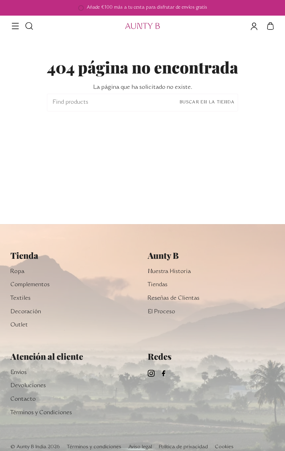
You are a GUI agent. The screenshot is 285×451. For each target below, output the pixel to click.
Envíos (18, 372)
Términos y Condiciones (41, 413)
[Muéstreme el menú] (15, 26)
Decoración (25, 312)
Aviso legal (140, 447)
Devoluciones (28, 386)
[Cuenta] (254, 26)
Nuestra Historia (169, 271)
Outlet (19, 325)
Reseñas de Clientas (174, 298)
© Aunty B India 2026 (35, 447)
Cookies (224, 447)
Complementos (30, 285)
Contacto (23, 399)
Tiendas (158, 285)
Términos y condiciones (94, 447)
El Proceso (161, 312)
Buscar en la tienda (207, 102)
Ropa (17, 271)
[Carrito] (270, 26)
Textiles (20, 298)
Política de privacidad (183, 447)
